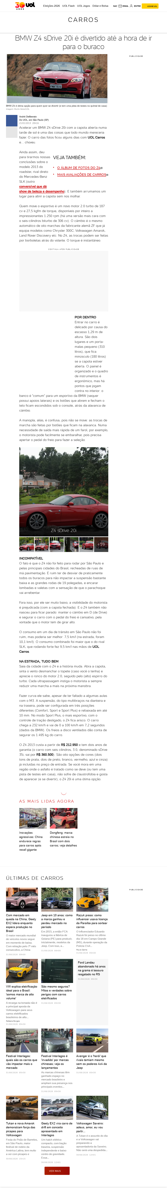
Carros (83, 19)
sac (115, 6)
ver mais (55, 1171)
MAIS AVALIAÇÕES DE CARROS (81, 175)
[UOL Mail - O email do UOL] (123, 6)
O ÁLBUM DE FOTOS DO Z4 (78, 168)
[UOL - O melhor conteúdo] (25, 6)
